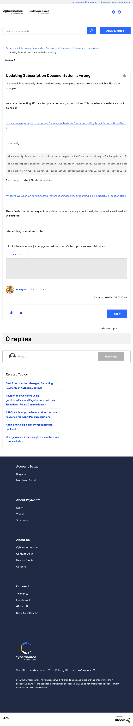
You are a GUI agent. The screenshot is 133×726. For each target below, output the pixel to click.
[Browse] (126, 12)
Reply (117, 313)
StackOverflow (25, 612)
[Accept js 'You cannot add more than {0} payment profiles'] (128, 328)
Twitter (20, 593)
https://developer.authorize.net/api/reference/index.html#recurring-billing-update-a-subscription (66, 195)
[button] (11, 313)
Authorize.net (38, 670)
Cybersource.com (27, 547)
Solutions (22, 520)
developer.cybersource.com (115, 1)
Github (20, 606)
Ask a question (115, 30)
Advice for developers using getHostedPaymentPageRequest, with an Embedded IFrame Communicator (30, 400)
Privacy (59, 670)
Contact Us (23, 553)
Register (21, 473)
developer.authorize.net (84, 1)
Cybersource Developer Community (13, 12)
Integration (93, 48)
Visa (18, 670)
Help (115, 12)
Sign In (120, 12)
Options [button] (9, 60)
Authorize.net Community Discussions (65, 48)
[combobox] (49, 31)
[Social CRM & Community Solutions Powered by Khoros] (122, 719)
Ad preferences (82, 670)
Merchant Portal (26, 480)
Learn (19, 507)
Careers (21, 566)
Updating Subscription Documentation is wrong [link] (32, 52)
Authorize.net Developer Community (24, 48)
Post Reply (111, 356)
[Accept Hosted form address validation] (122, 328)
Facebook (22, 600)
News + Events (25, 560)
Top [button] (8, 718)
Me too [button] (16, 254)
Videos (20, 513)
